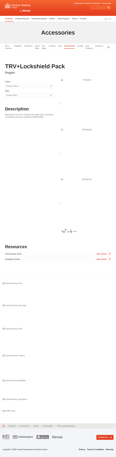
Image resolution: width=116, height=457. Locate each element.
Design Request (22, 19)
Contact (83, 19)
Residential (79, 3)
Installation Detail (12, 259)
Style (7, 91)
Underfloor (28, 46)
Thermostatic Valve (13, 254)
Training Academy (39, 19)
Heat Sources (8, 47)
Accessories (69, 46)
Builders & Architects (92, 3)
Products (9, 19)
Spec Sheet (101, 254)
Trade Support (63, 19)
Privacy (82, 449)
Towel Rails (37, 47)
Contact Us (103, 437)
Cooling (80, 46)
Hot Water (44, 47)
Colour (8, 82)
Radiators (18, 46)
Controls (52, 46)
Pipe (60, 46)
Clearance (99, 46)
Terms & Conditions (95, 449)
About (74, 19)
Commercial (106, 3)
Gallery (52, 19)
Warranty (110, 449)
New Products (89, 47)
